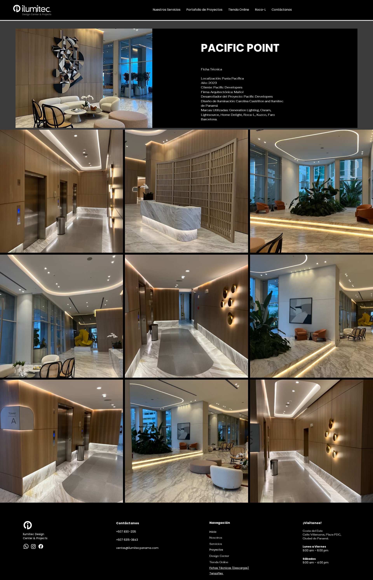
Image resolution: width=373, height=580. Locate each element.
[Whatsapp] (26, 546)
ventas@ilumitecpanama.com (137, 548)
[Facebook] (41, 546)
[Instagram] (33, 546)
